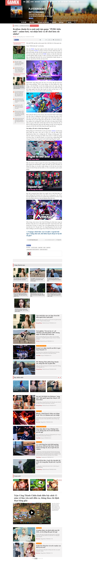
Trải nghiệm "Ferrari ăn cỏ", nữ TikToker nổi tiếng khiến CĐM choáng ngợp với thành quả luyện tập (48, 332)
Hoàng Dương (39, 323)
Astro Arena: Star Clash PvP (33, 249)
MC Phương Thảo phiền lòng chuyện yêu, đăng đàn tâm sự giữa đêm (54, 279)
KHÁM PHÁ (49, 1)
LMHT (59, 1)
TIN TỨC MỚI (23, 22)
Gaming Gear (43, 457)
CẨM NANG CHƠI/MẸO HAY (43, 22)
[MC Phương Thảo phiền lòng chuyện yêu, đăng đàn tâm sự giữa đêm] (54, 272)
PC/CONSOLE (43, 1)
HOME (24, 1)
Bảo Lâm (38, 422)
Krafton (36, 50)
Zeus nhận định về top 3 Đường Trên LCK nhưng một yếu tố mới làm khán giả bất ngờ (47, 430)
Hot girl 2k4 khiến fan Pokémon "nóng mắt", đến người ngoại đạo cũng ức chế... (20, 295)
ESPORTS (32, 1)
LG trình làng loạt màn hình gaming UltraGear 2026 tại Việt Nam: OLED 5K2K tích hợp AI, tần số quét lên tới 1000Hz (47, 447)
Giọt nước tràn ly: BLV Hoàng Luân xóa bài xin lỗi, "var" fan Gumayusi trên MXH (19, 107)
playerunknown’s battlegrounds (38, 10)
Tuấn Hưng (38, 457)
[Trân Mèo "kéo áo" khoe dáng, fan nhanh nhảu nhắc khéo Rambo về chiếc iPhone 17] (19, 49)
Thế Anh (37, 341)
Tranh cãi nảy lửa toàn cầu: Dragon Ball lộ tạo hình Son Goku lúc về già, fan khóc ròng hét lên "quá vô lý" (19, 120)
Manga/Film (43, 422)
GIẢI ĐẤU (54, 22)
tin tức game (34, 247)
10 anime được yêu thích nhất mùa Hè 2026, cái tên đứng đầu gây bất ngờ (47, 531)
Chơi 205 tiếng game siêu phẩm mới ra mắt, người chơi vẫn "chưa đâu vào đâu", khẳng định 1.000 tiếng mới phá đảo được (19, 93)
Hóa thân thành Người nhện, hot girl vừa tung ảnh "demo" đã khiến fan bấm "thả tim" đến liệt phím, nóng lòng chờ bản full (19, 70)
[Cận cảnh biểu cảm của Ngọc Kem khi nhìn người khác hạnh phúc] (19, 80)
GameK (16, 25)
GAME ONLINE (37, 1)
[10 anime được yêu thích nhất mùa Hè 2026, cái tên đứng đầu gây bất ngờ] (24, 534)
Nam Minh (38, 355)
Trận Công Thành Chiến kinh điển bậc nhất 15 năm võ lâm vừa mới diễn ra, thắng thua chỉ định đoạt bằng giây (36, 498)
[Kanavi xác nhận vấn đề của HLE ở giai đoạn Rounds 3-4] (24, 352)
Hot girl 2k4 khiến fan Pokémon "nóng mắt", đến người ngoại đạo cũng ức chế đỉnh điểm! (48, 398)
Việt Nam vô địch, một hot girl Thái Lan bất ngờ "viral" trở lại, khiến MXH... (21, 310)
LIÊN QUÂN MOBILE (72, 1)
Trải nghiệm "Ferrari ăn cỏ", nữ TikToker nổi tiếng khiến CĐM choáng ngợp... (37, 279)
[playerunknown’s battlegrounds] (19, 8)
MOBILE (27, 1)
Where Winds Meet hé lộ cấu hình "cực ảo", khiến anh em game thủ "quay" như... (54, 295)
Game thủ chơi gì (34, 25)
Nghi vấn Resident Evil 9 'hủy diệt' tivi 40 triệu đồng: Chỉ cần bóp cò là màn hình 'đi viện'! (19, 100)
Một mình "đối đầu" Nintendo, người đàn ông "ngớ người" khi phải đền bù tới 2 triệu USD (19, 63)
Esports (42, 355)
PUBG (32, 49)
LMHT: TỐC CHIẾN (64, 1)
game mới (40, 247)
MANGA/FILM (54, 1)
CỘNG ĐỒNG (31, 22)
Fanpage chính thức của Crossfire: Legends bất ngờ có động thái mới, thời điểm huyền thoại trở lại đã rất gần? (44, 233)
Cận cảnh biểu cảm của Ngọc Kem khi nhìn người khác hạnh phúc (19, 87)
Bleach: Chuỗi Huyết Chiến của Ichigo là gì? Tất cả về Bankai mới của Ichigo (48, 414)
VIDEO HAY (61, 22)
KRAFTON (48, 247)
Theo (44, 239)
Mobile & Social (24, 25)
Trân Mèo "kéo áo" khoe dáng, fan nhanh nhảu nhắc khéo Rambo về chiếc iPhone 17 (19, 56)
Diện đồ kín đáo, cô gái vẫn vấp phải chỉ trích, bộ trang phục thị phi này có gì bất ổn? (48, 462)
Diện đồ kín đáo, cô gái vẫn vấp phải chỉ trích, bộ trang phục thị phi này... (37, 295)
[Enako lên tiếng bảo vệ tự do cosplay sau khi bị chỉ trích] (24, 550)
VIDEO (78, 1)
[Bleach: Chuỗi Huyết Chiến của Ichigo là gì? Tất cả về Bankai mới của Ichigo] (24, 418)
